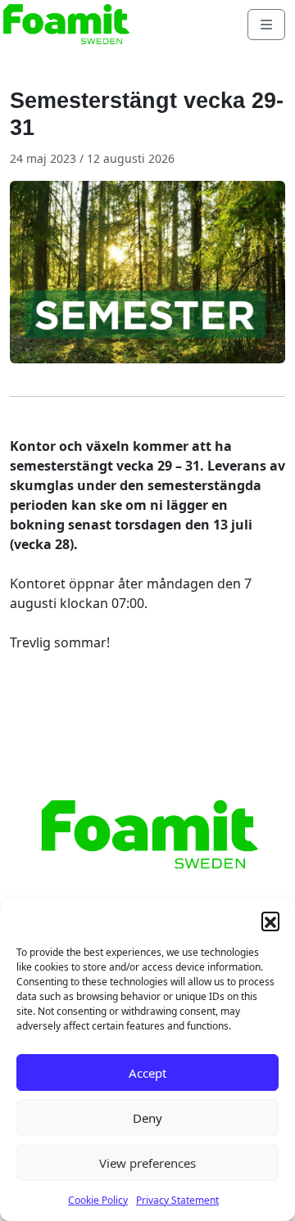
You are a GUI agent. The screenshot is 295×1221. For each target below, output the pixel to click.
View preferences (147, 1163)
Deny (147, 1118)
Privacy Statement (177, 1200)
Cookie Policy (98, 1200)
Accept (147, 1073)
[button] (270, 920)
